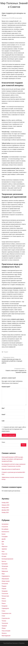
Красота (4, 561)
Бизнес (4, 534)
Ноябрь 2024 (5, 512)
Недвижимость (6, 576)
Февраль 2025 (5, 505)
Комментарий (6, 386)
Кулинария (4, 563)
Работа (4, 598)
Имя (3, 408)
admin (20, 18)
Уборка (4, 628)
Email (3, 414)
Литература (5, 566)
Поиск (3, 442)
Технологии (5, 623)
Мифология (5, 571)
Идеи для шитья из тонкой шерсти (11, 469)
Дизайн (4, 539)
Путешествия (5, 596)
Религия (4, 601)
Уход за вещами (6, 630)
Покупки (4, 588)
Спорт (3, 615)
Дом (3, 541)
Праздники (4, 591)
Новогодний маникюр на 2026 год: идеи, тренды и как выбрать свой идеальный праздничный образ (12, 459)
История (4, 556)
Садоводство (5, 608)
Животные (4, 546)
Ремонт (4, 603)
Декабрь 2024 (5, 510)
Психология (5, 593)
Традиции (4, 625)
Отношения (5, 583)
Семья (3, 611)
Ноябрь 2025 (5, 502)
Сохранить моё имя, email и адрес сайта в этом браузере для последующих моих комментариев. (14, 429)
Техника (4, 620)
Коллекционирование (7, 559)
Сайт (3, 420)
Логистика (4, 568)
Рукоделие (4, 606)
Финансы (4, 633)
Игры (3, 551)
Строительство (6, 618)
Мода (3, 573)
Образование (5, 578)
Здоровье (4, 549)
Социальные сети (6, 613)
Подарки (6, 351)
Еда (3, 544)
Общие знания (5, 581)
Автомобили (5, 524)
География (5, 536)
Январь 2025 (5, 507)
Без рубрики (5, 529)
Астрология (5, 526)
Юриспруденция (6, 635)
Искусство (4, 554)
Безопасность (5, 531)
